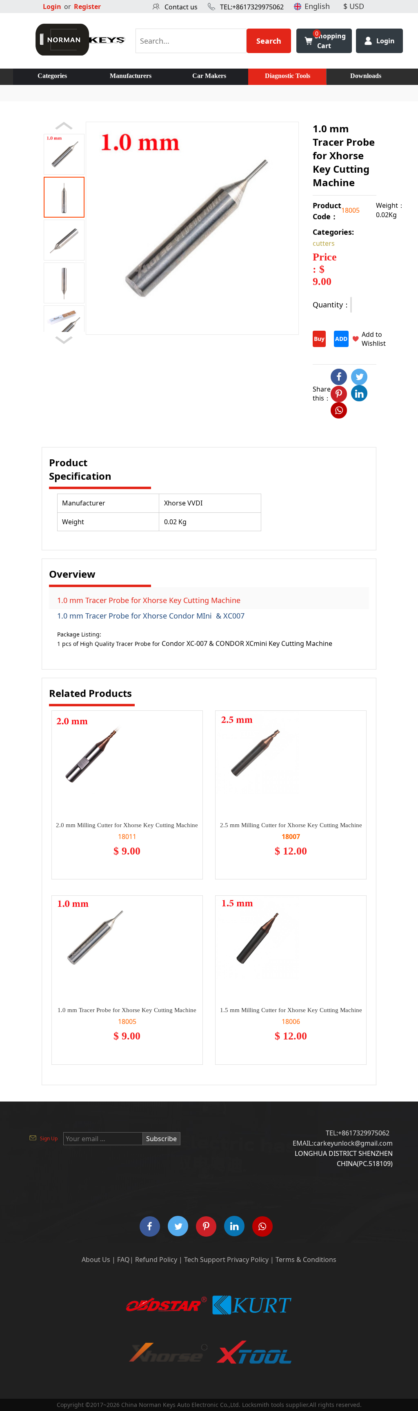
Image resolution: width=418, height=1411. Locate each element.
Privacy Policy (248, 1259)
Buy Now (319, 341)
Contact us (181, 6)
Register (87, 6)
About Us (96, 1259)
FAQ (123, 1259)
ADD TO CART (341, 341)
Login (52, 6)
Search (268, 41)
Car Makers (209, 75)
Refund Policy (156, 1259)
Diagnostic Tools (287, 75)
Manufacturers (130, 75)
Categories (52, 75)
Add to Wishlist (374, 339)
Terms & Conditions (306, 1259)
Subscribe (161, 1138)
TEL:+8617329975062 (252, 6)
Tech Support (204, 1259)
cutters (324, 243)
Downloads (365, 75)
